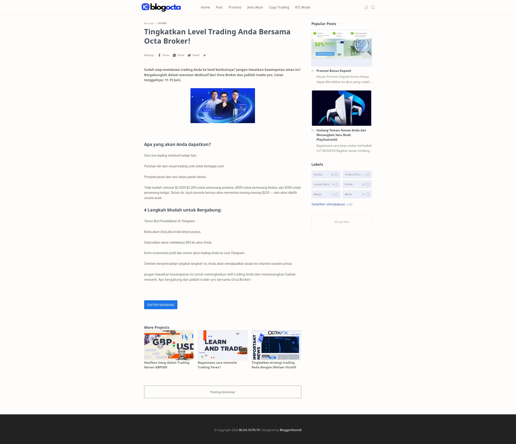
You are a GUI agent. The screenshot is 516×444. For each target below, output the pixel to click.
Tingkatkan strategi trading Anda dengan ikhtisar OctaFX (274, 364)
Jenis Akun (255, 7)
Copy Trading (279, 7)
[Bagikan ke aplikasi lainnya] (204, 55)
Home (205, 7)
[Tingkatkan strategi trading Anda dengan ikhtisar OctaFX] (276, 345)
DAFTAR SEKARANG (160, 305)
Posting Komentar (222, 392)
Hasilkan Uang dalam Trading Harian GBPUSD (166, 364)
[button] (366, 7)
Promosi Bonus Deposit (333, 71)
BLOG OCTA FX (249, 430)
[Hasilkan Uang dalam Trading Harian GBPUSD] (169, 345)
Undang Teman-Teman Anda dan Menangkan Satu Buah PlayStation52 (341, 134)
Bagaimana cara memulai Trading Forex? (217, 364)
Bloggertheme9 (290, 430)
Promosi (235, 7)
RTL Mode (302, 7)
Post (219, 7)
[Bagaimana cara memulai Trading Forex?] (222, 345)
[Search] (373, 7)
